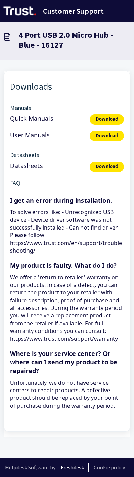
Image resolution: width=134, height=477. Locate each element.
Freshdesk (72, 467)
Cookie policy (109, 467)
